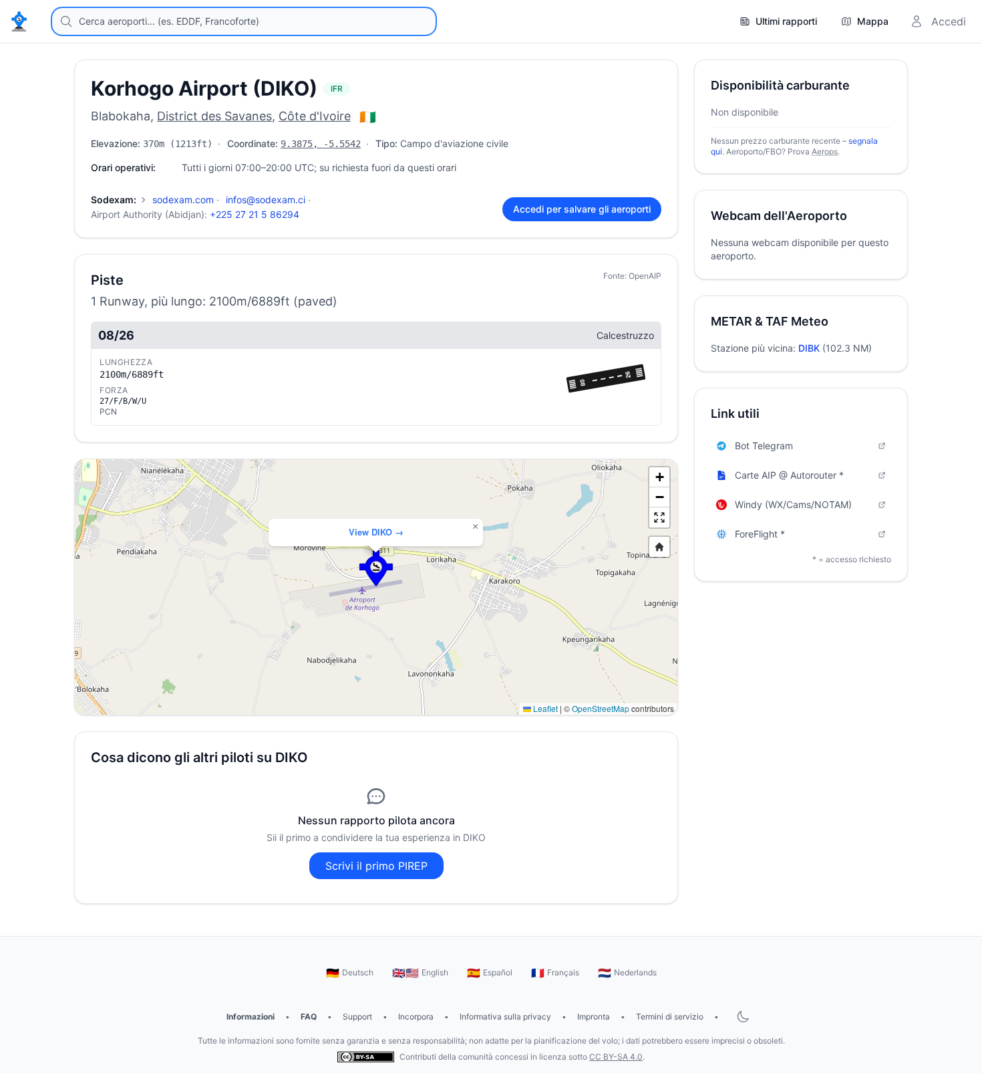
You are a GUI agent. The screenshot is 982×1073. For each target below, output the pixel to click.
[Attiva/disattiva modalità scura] (742, 1016)
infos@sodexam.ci (265, 199)
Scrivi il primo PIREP (376, 865)
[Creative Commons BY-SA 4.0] (365, 1057)
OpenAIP (645, 276)
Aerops (825, 151)
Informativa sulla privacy (505, 1016)
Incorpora (416, 1016)
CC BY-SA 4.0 (616, 1057)
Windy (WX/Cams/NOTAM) (793, 504)
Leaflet (544, 708)
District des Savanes (214, 116)
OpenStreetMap (600, 708)
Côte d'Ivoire (315, 116)
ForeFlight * (760, 534)
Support (357, 1016)
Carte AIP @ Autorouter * (789, 475)
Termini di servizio (669, 1016)
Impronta (593, 1016)
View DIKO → (376, 531)
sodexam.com (183, 199)
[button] (376, 568)
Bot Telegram (764, 445)
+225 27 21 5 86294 (254, 214)
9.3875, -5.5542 (321, 143)
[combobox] (243, 21)
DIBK (809, 348)
